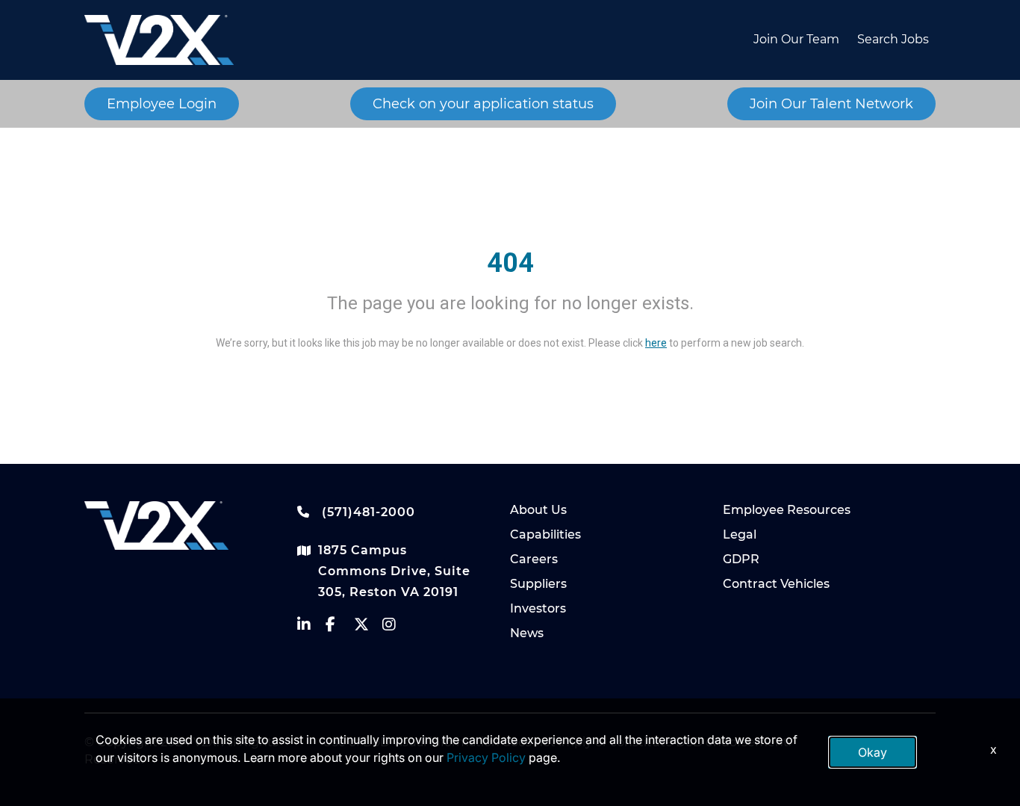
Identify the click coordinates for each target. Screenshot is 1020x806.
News (527, 633)
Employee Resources (786, 510)
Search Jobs (893, 39)
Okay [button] (872, 752)
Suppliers (538, 584)
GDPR (741, 559)
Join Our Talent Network (831, 104)
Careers (534, 559)
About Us (538, 510)
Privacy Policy (486, 757)
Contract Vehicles (776, 584)
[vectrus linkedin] (311, 628)
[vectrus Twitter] (368, 628)
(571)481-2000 (366, 512)
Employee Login (162, 104)
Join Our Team (796, 39)
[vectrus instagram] (396, 628)
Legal (739, 534)
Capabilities (545, 534)
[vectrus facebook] (340, 628)
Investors (538, 608)
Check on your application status (483, 104)
